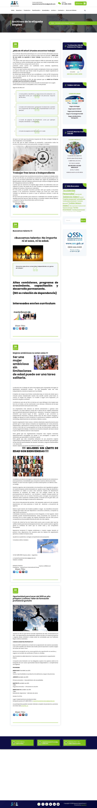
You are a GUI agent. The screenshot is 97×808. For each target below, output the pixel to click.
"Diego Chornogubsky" (73, 205)
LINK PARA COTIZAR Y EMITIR (74, 74)
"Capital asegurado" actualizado (74, 199)
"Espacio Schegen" (68, 208)
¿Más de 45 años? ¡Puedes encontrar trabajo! (34, 50)
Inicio (12, 10)
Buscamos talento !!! (22, 231)
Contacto (61, 10)
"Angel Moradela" (78, 194)
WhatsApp (79, 3)
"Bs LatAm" (81, 197)
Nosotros (18, 10)
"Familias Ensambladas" (78, 209)
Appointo (83, 805)
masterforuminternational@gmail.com (44, 701)
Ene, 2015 (15, 347)
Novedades (45, 10)
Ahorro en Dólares (71, 10)
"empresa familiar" (82, 205)
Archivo (53, 10)
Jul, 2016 (15, 45)
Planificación (36, 10)
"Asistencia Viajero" (71, 196)
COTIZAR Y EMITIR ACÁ (75, 139)
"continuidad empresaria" (70, 201)
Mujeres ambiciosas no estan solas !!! (30, 353)
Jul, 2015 (15, 225)
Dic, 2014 (15, 591)
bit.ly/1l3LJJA (24, 706)
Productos (27, 10)
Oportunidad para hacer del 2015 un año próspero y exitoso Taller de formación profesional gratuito (31, 598)
